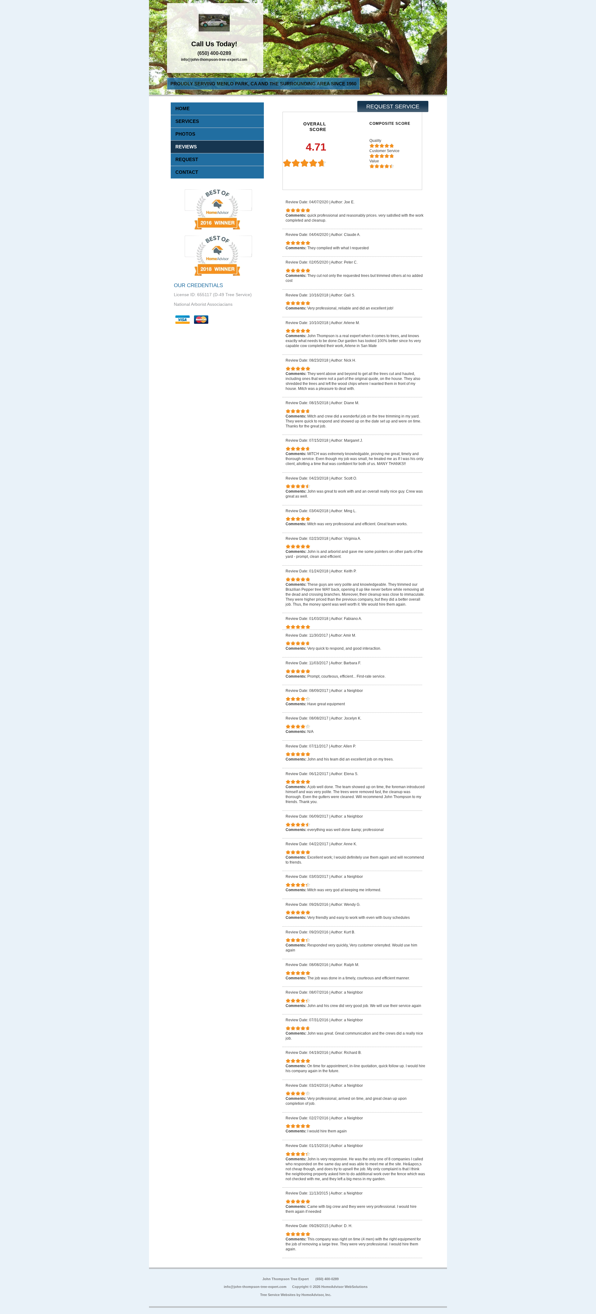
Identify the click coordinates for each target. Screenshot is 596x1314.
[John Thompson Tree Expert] (215, 23)
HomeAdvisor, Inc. (316, 1295)
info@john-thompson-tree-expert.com (214, 59)
